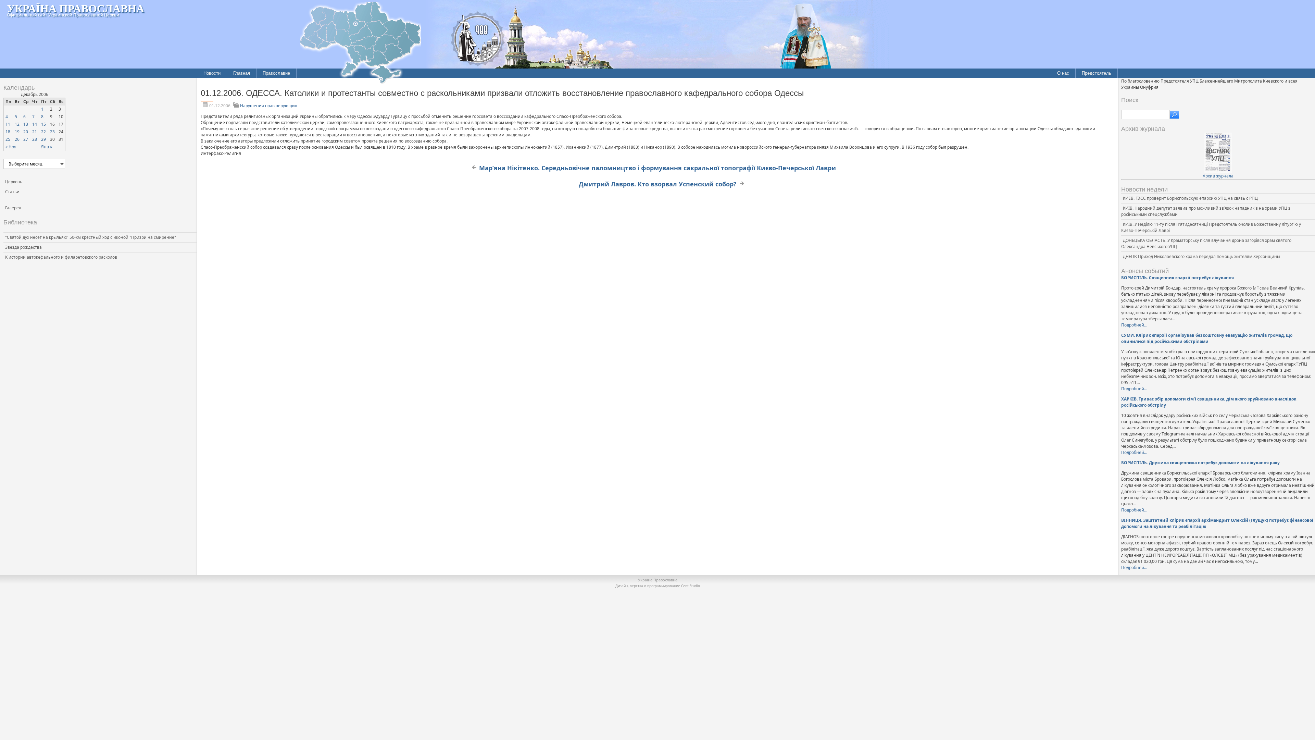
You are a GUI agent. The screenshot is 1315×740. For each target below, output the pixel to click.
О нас (1063, 73)
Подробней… (1134, 325)
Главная (241, 73)
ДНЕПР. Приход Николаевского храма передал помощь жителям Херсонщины (1201, 256)
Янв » (46, 147)
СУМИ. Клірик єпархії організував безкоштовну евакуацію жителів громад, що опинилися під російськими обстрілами (1206, 338)
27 (25, 139)
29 (43, 139)
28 (34, 139)
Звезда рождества (23, 247)
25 (7, 139)
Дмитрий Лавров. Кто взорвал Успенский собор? (658, 184)
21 (34, 132)
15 (43, 124)
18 (7, 132)
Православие (276, 73)
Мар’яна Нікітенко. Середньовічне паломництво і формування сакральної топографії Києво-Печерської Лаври (657, 168)
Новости (212, 73)
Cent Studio (690, 585)
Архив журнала (1218, 176)
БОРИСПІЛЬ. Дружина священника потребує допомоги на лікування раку (1200, 463)
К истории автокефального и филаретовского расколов (61, 257)
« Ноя (10, 147)
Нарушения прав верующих (268, 106)
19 (17, 132)
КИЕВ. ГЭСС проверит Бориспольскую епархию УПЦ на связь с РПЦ (1190, 198)
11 (7, 124)
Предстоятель (1096, 73)
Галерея (13, 208)
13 (25, 124)
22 (43, 132)
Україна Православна (75, 8)
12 (17, 124)
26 (17, 139)
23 (52, 132)
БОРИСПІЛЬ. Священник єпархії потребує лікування (1177, 278)
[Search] (1174, 115)
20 (25, 132)
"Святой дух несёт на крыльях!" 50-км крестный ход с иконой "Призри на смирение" (90, 237)
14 (34, 124)
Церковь (13, 182)
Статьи (12, 192)
